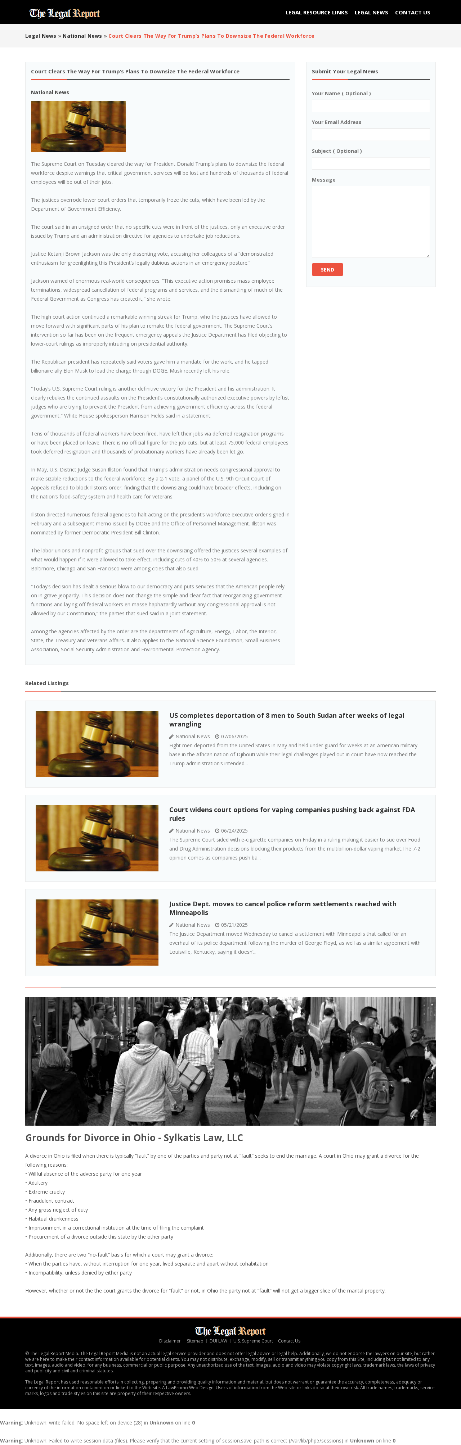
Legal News (371, 12)
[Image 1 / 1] (160, 126)
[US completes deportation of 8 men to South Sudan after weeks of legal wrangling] (97, 744)
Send (327, 269)
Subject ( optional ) (337, 150)
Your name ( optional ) (341, 93)
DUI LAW (218, 1341)
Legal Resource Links (317, 12)
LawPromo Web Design (190, 1388)
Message (324, 179)
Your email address (337, 122)
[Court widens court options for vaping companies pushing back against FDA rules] (97, 838)
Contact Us (412, 12)
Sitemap (195, 1341)
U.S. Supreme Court (253, 1341)
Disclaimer (170, 1341)
